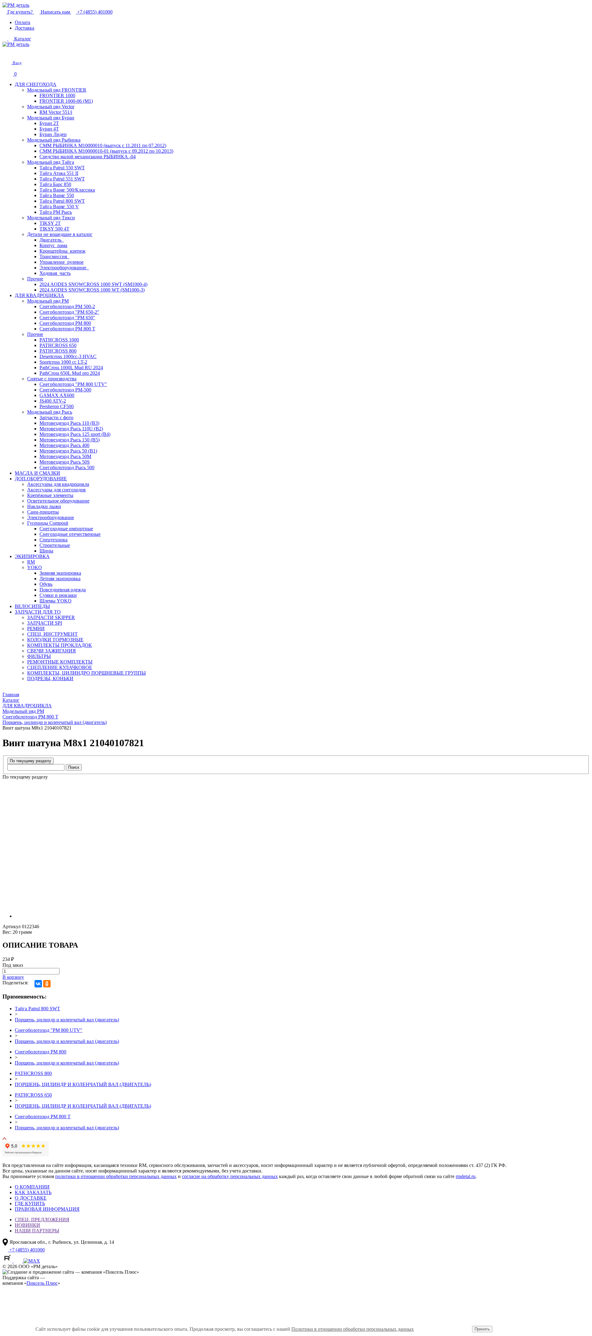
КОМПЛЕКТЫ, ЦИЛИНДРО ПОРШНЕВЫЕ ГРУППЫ (86, 673)
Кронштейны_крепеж (62, 251)
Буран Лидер (53, 134)
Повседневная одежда (62, 589)
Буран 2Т (49, 123)
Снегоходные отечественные (70, 534)
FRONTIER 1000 (57, 95)
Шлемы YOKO (55, 600)
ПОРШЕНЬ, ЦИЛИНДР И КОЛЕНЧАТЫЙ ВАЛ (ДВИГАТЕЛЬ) (83, 1084)
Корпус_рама (53, 245)
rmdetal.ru (465, 1176)
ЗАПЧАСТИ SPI (44, 623)
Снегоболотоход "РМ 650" (67, 317)
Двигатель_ (51, 239)
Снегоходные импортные (66, 528)
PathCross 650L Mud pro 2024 (69, 373)
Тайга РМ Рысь (55, 212)
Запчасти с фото (56, 417)
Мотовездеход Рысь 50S (64, 462)
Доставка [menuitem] (24, 28)
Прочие (35, 278)
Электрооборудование (50, 517)
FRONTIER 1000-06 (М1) (66, 101)
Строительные (54, 545)
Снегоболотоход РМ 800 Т (67, 328)
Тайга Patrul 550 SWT (62, 167)
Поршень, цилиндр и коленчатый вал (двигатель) (67, 1019)
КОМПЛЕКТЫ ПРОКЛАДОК (59, 645)
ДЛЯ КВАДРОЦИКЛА (39, 295)
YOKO (34, 567)
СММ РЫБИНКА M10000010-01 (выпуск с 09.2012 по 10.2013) (106, 151)
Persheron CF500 (56, 406)
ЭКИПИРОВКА (32, 556)
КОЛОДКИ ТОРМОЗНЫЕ (55, 639)
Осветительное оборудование (58, 500)
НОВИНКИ (27, 1225)
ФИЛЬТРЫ (39, 656)
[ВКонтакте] (38, 983)
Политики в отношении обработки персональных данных (352, 1329)
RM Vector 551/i (55, 112)
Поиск (73, 767)
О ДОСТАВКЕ (31, 1198)
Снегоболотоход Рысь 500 (66, 467)
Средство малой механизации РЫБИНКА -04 (87, 156)
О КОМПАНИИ (32, 1186)
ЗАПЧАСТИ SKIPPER (51, 617)
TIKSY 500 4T (54, 228)
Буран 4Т (49, 128)
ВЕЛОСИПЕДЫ (32, 606)
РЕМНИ (36, 628)
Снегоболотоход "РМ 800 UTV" (73, 384)
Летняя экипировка (59, 578)
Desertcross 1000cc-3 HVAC (68, 356)
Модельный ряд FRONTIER (56, 90)
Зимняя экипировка (60, 573)
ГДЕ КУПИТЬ (30, 1203)
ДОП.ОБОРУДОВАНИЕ (41, 478)
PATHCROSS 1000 (59, 339)
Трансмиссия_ (54, 256)
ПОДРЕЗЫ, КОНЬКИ (50, 678)
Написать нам (55, 11)
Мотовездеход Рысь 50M (65, 456)
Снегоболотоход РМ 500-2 (67, 306)
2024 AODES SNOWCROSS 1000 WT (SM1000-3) (92, 289)
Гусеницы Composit (47, 523)
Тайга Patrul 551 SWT (62, 178)
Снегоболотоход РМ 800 (65, 323)
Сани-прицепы (43, 512)
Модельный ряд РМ (48, 301)
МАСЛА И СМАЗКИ (37, 473)
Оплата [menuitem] (22, 22)
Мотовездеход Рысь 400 (64, 445)
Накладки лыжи (44, 506)
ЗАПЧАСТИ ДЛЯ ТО (38, 611)
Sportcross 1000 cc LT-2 (63, 362)
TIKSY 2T (50, 223)
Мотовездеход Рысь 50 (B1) (68, 450)
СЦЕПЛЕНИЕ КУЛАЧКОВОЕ (59, 667)
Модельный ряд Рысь (49, 412)
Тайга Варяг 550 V (59, 206)
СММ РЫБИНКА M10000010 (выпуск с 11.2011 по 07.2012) (102, 145)
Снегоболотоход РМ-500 (65, 389)
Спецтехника (53, 539)
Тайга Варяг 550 (56, 195)
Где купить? (20, 11)
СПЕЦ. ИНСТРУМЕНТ (52, 634)
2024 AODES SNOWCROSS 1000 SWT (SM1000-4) (93, 284)
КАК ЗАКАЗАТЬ (33, 1192)
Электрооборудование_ (64, 267)
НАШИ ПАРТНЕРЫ (37, 1230)
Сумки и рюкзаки (58, 595)
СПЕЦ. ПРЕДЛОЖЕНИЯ (42, 1219)
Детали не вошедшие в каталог (59, 234)
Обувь (45, 584)
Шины (46, 550)
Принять (482, 1329)
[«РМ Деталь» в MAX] (31, 1261)
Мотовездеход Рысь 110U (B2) (71, 428)
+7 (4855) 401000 (94, 11)
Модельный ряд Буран (50, 117)
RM (31, 562)
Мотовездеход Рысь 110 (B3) (69, 423)
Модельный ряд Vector (50, 106)
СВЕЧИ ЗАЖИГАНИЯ (51, 650)
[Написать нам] (6, 52)
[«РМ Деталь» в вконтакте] (18, 1261)
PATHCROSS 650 (57, 345)
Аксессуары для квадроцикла (58, 484)
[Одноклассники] (47, 983)
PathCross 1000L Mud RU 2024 (71, 367)
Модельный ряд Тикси (51, 217)
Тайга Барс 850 (55, 184)
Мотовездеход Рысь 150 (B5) (69, 439)
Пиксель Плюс (42, 1283)
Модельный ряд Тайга (50, 162)
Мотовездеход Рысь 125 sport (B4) (74, 434)
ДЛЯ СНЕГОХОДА (35, 84)
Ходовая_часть (55, 273)
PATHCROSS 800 (57, 351)
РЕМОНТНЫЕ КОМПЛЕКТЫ (59, 661)
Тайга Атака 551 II (58, 173)
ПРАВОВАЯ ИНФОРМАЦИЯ (47, 1209)
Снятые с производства (51, 378)
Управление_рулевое (61, 262)
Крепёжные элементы (50, 495)
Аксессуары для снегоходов (56, 489)
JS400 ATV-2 (52, 400)
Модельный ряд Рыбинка (53, 140)
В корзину (13, 977)
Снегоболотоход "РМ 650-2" (69, 312)
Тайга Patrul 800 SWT (62, 201)
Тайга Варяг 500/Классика (67, 189)
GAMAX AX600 (56, 395)
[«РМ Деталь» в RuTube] (8, 1261)
